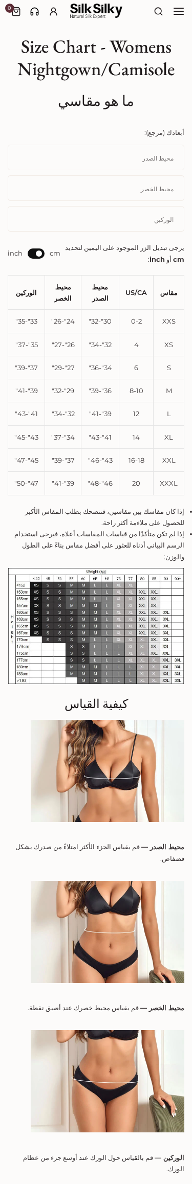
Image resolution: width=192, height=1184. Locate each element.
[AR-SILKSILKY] (96, 11)
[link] (34, 11)
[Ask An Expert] (34, 11)
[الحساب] (53, 11)
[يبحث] (159, 11)
